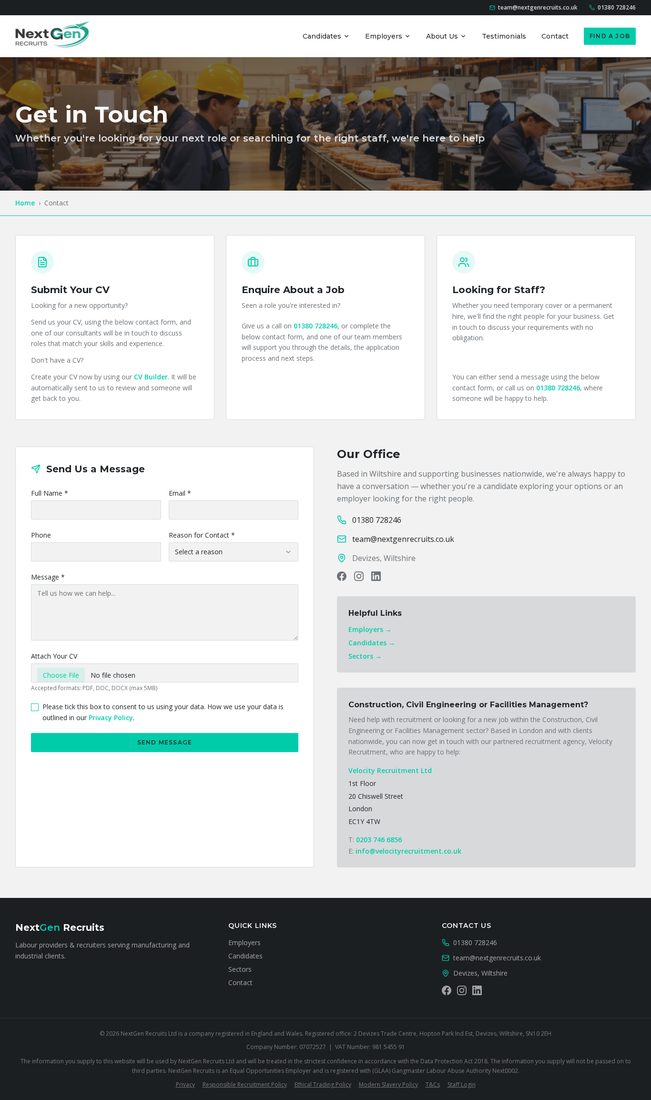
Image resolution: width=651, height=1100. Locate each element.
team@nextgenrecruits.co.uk (497, 957)
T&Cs (433, 1084)
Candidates (322, 36)
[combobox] (234, 551)
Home (25, 202)
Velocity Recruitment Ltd (390, 770)
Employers (383, 36)
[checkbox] (35, 707)
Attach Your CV (54, 656)
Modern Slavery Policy (388, 1084)
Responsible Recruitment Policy (245, 1084)
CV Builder (151, 376)
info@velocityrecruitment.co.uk (408, 851)
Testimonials (504, 36)
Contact (555, 36)
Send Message (164, 742)
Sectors (240, 969)
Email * (180, 493)
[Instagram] (359, 576)
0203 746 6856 (379, 839)
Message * (48, 576)
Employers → (370, 629)
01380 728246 (315, 325)
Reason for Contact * (202, 535)
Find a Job (610, 36)
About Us (442, 36)
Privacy (185, 1084)
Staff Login (462, 1084)
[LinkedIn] (376, 576)
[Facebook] (341, 576)
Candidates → (371, 642)
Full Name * (49, 493)
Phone (41, 535)
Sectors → (365, 656)
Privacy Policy (111, 717)
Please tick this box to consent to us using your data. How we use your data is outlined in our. (163, 712)
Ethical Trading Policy (323, 1084)
